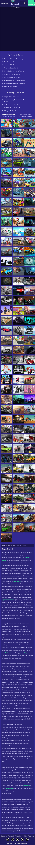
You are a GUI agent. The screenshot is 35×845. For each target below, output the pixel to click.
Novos (31, 2)
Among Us (26, 785)
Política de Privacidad (14, 836)
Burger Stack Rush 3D (11, 96)
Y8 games (27, 653)
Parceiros (31, 836)
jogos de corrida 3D (8, 599)
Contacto (4, 836)
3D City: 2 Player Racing (12, 74)
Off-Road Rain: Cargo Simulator (14, 83)
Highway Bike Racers (11, 65)
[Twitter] (17, 839)
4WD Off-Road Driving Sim (12, 108)
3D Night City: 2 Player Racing (14, 71)
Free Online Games (8, 653)
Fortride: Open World (11, 68)
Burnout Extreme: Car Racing (13, 59)
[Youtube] (12, 839)
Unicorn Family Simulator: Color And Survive (14, 101)
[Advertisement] (17, 10)
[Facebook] (22, 839)
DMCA (25, 836)
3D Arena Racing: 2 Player (12, 77)
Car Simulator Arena (10, 62)
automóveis (17, 581)
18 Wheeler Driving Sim (11, 105)
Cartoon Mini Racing (11, 86)
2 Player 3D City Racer (11, 111)
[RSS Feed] (27, 839)
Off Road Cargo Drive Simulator (14, 80)
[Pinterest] (8, 839)
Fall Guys (9, 788)
